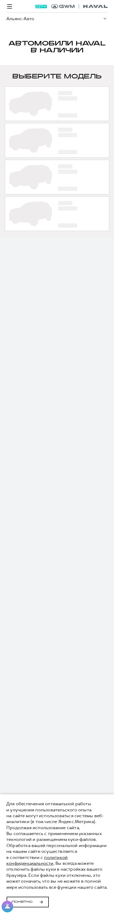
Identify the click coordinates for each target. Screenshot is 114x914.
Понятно (22, 902)
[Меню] (9, 6)
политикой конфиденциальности (37, 860)
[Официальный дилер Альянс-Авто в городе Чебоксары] (79, 6)
